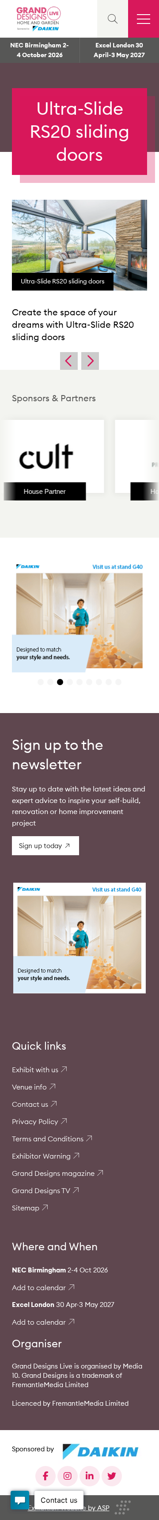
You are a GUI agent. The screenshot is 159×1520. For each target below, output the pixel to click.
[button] (41, 682)
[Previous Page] (69, 361)
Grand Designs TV (41, 1190)
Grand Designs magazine (53, 1173)
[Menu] (143, 19)
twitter (112, 1476)
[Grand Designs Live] (37, 18)
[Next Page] (90, 361)
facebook (45, 1476)
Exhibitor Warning (41, 1156)
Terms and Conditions (47, 1138)
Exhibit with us (35, 1069)
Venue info (29, 1086)
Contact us (30, 1104)
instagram (67, 1476)
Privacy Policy (35, 1121)
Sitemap (25, 1207)
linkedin (90, 1476)
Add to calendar (39, 1287)
